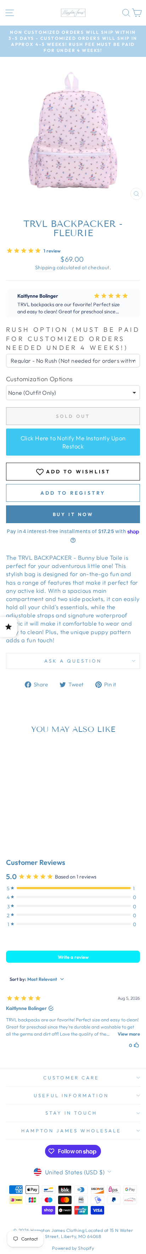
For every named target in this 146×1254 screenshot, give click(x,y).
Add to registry (73, 493)
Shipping (45, 267)
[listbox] (73, 392)
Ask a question (73, 661)
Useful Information (71, 1095)
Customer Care (71, 1077)
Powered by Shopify (73, 1248)
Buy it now (73, 514)
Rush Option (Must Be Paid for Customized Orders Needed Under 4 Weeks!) (73, 338)
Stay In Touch (71, 1113)
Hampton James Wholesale (71, 1130)
